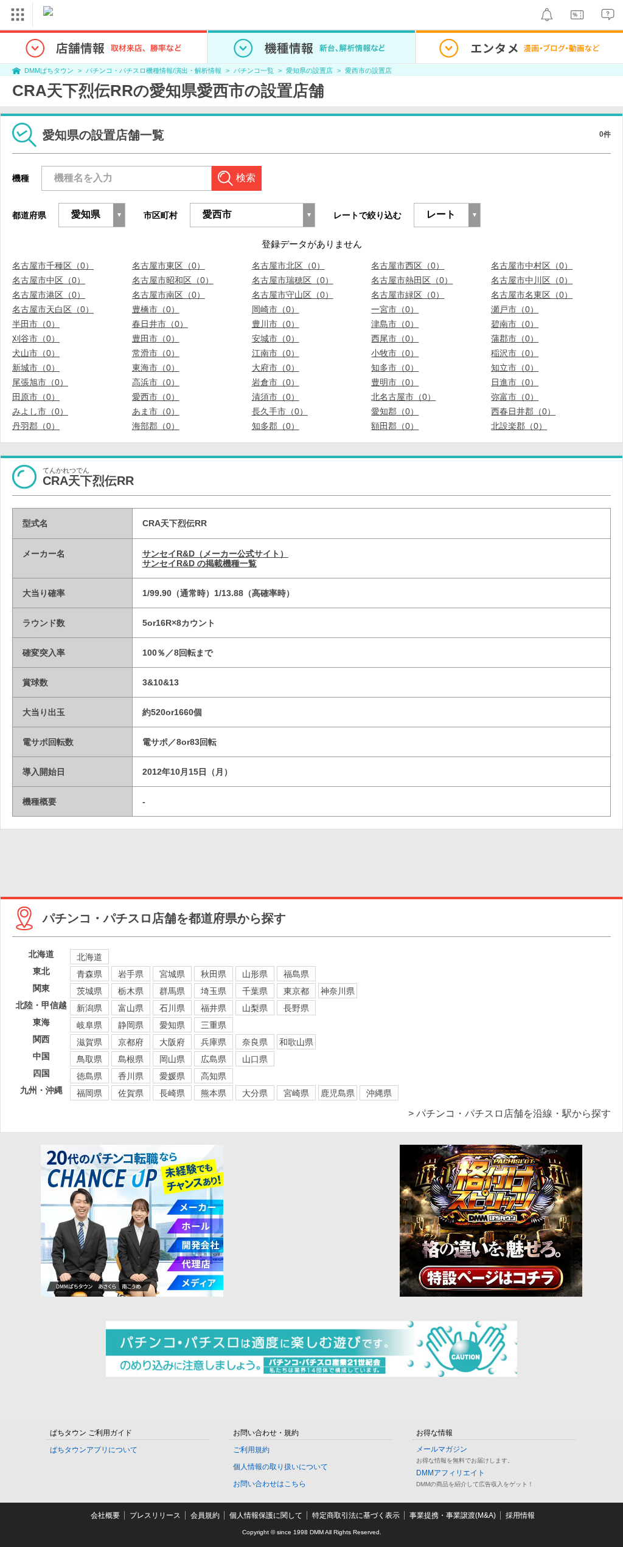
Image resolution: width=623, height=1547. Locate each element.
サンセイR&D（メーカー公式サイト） (215, 553)
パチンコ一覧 (254, 70)
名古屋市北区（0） (288, 265)
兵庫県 (213, 1042)
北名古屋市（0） (403, 397)
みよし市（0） (40, 411)
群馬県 (172, 991)
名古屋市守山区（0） (292, 294)
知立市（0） (514, 367)
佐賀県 (131, 1093)
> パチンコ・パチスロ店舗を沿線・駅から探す (509, 1113)
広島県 (213, 1059)
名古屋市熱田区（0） (412, 280)
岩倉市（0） (275, 382)
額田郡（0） (395, 426)
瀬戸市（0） (514, 309)
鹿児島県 (338, 1093)
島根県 (131, 1059)
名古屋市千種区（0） (53, 265)
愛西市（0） (155, 397)
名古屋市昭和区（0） (173, 280)
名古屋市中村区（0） (532, 265)
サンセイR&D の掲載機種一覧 (199, 563)
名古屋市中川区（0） (532, 280)
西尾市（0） (395, 338)
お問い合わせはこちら (269, 1484)
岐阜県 (89, 1025)
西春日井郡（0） (523, 411)
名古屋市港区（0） (48, 294)
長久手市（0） (280, 411)
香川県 (131, 1076)
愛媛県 (172, 1076)
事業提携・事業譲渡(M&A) (452, 1515)
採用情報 (520, 1515)
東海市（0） (155, 367)
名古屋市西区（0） (407, 265)
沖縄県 (379, 1093)
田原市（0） (36, 397)
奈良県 (255, 1042)
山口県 (255, 1059)
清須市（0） (275, 397)
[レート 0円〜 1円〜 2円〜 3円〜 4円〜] (447, 215)
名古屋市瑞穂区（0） (292, 280)
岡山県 (172, 1059)
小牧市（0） (395, 353)
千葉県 (255, 991)
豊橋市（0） (155, 309)
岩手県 (131, 974)
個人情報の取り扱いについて (280, 1467)
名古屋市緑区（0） (407, 294)
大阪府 (172, 1042)
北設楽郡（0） (519, 426)
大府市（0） (275, 367)
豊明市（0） (395, 382)
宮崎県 (296, 1093)
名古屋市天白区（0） (53, 309)
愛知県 (172, 1025)
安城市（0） (275, 338)
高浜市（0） (155, 382)
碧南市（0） (514, 324)
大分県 (255, 1093)
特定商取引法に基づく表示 (356, 1515)
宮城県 (172, 974)
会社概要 (105, 1515)
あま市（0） (155, 411)
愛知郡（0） (395, 411)
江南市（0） (275, 353)
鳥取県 (89, 1059)
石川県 (172, 1008)
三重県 (213, 1025)
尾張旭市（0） (40, 382)
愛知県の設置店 (309, 70)
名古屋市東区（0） (168, 265)
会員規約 (205, 1515)
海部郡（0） (155, 426)
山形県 (255, 974)
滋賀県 (89, 1042)
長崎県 (172, 1093)
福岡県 (89, 1093)
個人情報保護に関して (265, 1515)
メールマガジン (441, 1449)
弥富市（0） (514, 397)
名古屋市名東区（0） (532, 294)
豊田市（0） (155, 338)
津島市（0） (395, 324)
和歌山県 (296, 1042)
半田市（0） (36, 324)
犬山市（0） (36, 353)
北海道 (89, 957)
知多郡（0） (275, 426)
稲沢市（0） (514, 353)
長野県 (296, 1008)
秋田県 (213, 974)
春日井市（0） (160, 324)
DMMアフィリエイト (450, 1473)
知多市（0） (395, 367)
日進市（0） (514, 382)
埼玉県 (213, 991)
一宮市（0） (395, 309)
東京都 (296, 991)
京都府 (131, 1042)
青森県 (89, 974)
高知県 (213, 1076)
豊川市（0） (275, 324)
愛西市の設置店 (368, 70)
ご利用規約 (251, 1450)
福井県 (213, 1008)
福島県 (296, 974)
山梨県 (255, 1008)
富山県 (131, 1008)
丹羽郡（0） (36, 426)
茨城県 (89, 991)
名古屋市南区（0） (168, 294)
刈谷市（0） (36, 338)
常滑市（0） (155, 353)
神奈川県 (338, 991)
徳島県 (89, 1076)
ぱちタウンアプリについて (93, 1450)
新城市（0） (36, 367)
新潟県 (89, 1008)
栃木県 (131, 991)
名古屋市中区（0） (48, 280)
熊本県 (213, 1093)
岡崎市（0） (275, 309)
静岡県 (131, 1025)
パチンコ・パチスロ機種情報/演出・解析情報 (153, 70)
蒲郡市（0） (514, 338)
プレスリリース (155, 1515)
